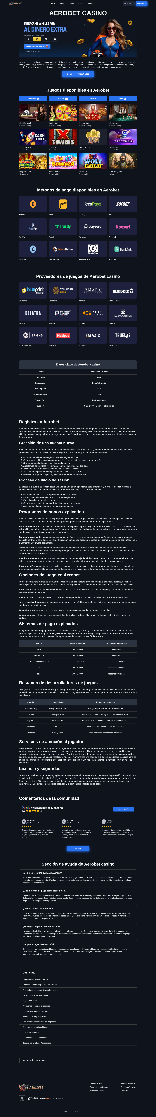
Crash (91, 98)
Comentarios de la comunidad (35, 1038)
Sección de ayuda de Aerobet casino (38, 1043)
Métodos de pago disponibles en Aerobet (40, 985)
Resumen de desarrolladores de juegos (39, 1022)
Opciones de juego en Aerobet (35, 1011)
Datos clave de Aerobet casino (35, 995)
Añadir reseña (123, 809)
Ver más (78, 848)
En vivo (61, 98)
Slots (121, 98)
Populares (31, 98)
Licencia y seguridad (31, 1032)
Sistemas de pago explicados (35, 1016)
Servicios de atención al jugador (36, 1027)
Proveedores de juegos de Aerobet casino (40, 990)
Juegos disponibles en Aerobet (36, 979)
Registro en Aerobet (31, 1001)
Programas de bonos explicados (36, 1006)
